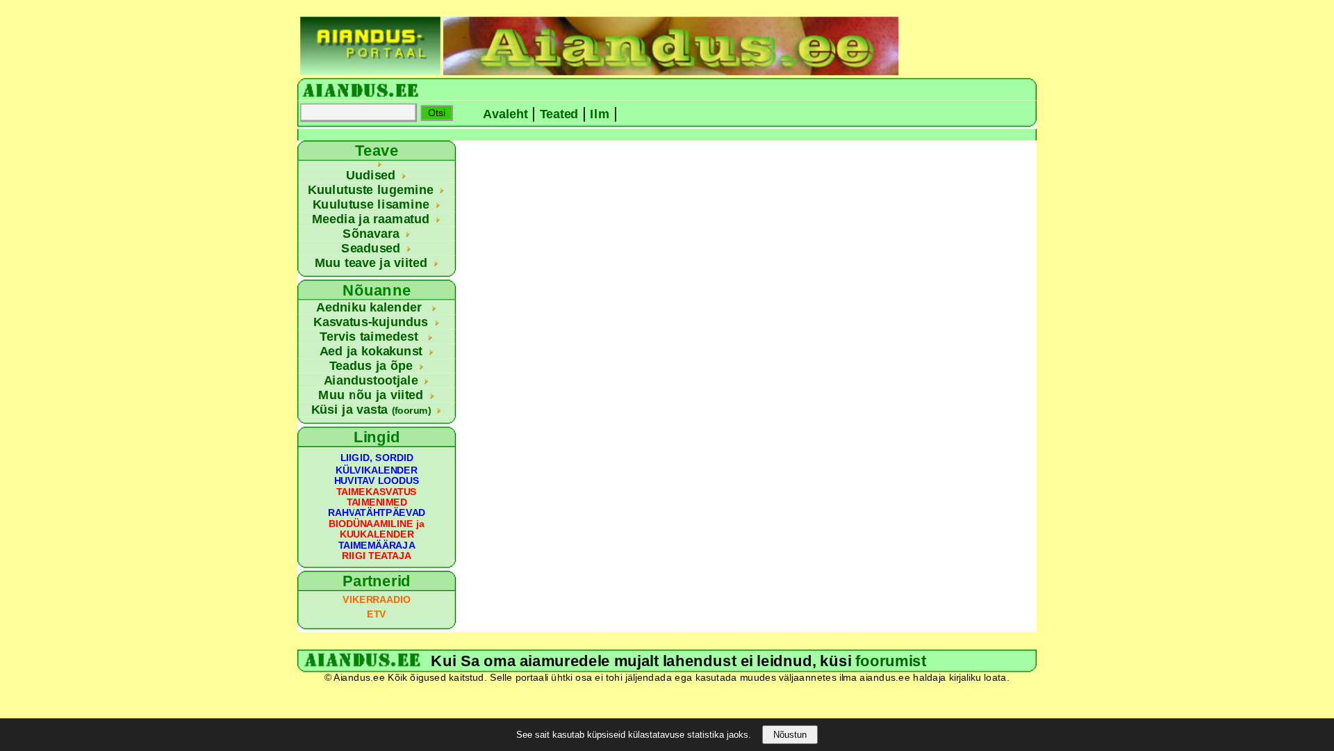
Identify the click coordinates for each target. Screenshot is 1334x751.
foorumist (890, 660)
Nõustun (790, 734)
